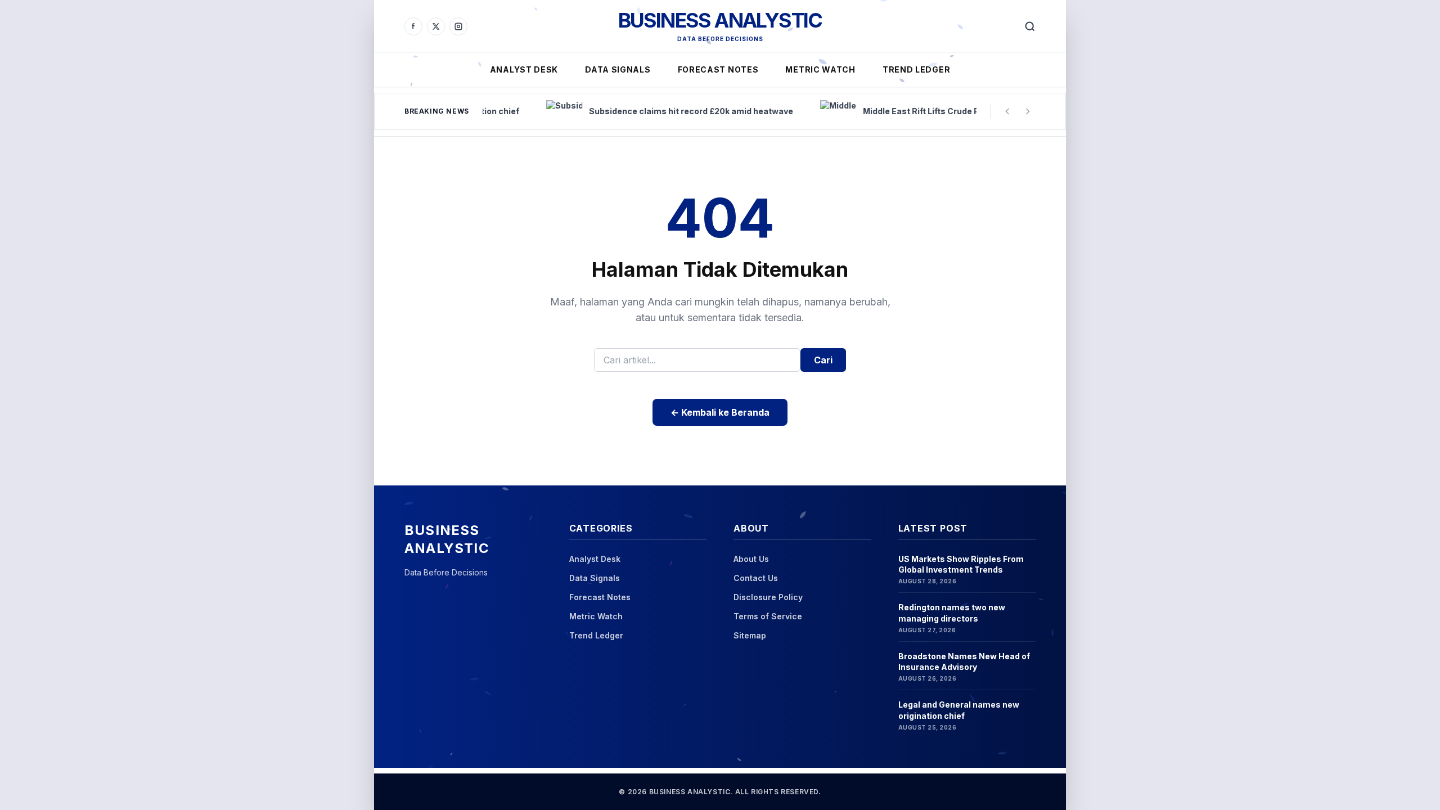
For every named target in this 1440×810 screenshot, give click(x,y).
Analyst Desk (524, 69)
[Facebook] (413, 26)
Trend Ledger (916, 69)
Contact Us (756, 578)
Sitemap (750, 635)
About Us (751, 559)
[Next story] (1028, 111)
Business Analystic (720, 20)
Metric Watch (820, 69)
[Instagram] (458, 26)
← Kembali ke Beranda (720, 412)
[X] (436, 26)
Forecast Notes (718, 69)
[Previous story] (1007, 111)
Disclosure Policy (768, 597)
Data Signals (617, 69)
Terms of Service (768, 616)
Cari (823, 360)
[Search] (1030, 26)
